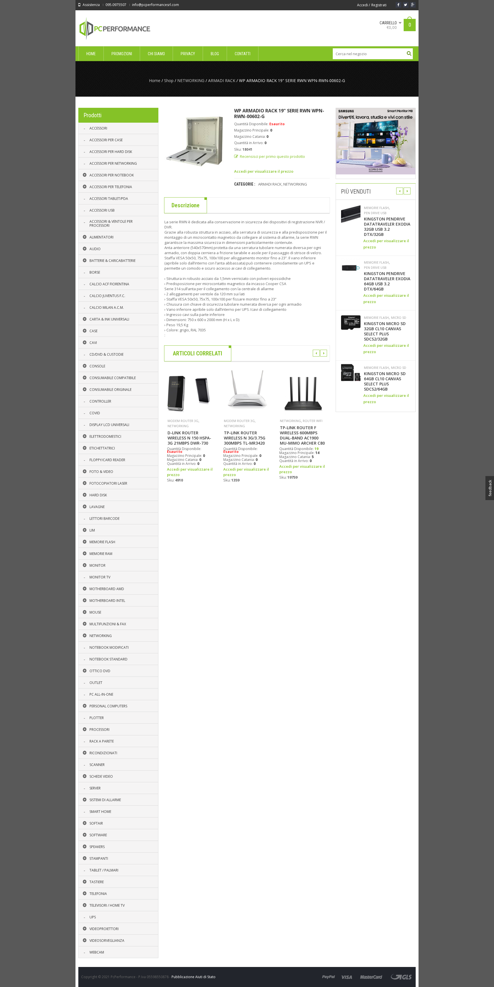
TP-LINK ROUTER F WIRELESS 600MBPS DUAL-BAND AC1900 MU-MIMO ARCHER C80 (302, 435)
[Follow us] (406, 5)
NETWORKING (190, 80)
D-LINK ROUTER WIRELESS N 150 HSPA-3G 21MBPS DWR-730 (189, 438)
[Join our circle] (413, 5)
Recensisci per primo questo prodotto (272, 156)
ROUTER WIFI (312, 421)
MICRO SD (398, 318)
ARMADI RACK (221, 80)
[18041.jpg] (195, 142)
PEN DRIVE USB (375, 213)
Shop (169, 80)
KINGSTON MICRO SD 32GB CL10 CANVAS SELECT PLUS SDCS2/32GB (385, 331)
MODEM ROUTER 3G (183, 421)
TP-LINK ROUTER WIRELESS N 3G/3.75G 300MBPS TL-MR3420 (244, 438)
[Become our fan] (398, 5)
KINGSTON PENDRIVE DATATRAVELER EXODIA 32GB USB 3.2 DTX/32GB (387, 226)
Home (154, 80)
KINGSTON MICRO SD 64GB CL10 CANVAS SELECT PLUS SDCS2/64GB (385, 381)
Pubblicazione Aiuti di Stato (194, 976)
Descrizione (186, 205)
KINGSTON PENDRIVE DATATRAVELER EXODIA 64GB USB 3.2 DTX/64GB (387, 281)
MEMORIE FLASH (376, 208)
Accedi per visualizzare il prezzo (263, 171)
